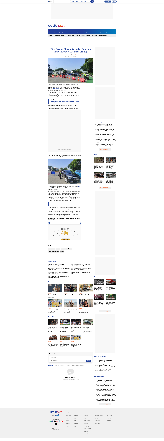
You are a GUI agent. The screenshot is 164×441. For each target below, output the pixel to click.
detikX (77, 32)
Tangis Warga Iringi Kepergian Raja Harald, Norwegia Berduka (99, 181)
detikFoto (76, 423)
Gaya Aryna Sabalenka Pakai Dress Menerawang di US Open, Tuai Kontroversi (54, 296)
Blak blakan (86, 32)
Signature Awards (87, 420)
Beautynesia (109, 418)
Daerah (62, 35)
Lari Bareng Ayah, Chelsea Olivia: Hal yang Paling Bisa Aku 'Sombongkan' (55, 311)
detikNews (50, 45)
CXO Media (109, 421)
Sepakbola (68, 423)
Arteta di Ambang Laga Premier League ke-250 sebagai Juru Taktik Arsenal (76, 329)
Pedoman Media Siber (99, 415)
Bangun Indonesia (102, 35)
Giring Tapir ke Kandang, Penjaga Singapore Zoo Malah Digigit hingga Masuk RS (87, 330)
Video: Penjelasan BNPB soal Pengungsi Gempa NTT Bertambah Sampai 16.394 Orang (110, 290)
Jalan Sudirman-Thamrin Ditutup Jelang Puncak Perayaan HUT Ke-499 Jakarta (81, 269)
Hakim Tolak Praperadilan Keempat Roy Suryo (105, 370)
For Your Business (87, 429)
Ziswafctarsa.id (86, 426)
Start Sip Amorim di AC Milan (70, 294)
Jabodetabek (60, 32)
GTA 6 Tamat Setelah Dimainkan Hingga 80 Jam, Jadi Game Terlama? (52, 329)
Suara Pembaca (70, 35)
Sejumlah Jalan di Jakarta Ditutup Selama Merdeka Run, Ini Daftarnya (59, 269)
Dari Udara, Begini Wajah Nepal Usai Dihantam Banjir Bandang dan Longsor (110, 182)
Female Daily (109, 420)
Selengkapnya (89, 281)
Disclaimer (97, 425)
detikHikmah (76, 425)
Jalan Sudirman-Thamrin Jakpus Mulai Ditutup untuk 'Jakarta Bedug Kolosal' (80, 265)
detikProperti (68, 426)
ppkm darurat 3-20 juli (54, 251)
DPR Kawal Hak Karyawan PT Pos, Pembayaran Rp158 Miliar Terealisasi (106, 145)
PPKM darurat (55, 89)
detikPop (76, 426)
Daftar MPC (108, 1)
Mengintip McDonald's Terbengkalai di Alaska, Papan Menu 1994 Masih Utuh (64, 344)
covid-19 (62, 251)
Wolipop (75, 418)
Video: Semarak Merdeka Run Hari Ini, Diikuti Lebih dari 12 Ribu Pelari (98, 304)
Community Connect (87, 433)
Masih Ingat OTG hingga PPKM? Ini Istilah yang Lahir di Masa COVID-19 (58, 273)
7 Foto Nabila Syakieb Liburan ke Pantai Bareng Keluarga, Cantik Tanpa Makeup (70, 311)
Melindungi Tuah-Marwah (91, 35)
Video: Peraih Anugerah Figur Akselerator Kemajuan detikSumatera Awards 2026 (111, 305)
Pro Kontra (93, 32)
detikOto (67, 425)
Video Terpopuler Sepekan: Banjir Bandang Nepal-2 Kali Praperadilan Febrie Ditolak (98, 290)
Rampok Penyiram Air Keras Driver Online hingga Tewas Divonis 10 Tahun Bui (105, 136)
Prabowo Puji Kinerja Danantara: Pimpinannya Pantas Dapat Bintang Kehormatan (107, 360)
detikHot (67, 420)
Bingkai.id (85, 425)
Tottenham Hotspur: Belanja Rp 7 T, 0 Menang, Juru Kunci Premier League (64, 329)
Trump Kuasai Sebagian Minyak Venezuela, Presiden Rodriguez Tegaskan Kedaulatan (104, 126)
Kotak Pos (97, 418)
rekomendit (86, 431)
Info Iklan (96, 421)
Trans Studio (86, 423)
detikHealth (76, 417)
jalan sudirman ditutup (66, 248)
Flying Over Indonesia (87, 428)
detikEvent (85, 418)
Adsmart (51, 35)
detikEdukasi (68, 415)
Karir (96, 417)
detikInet (67, 418)
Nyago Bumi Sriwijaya (79, 35)
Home (50, 32)
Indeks (111, 32)
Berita (54, 32)
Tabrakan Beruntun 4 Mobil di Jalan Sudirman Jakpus (80, 273)
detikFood (76, 415)
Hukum (73, 32)
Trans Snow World (87, 421)
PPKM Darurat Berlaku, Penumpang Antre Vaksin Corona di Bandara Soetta (64, 102)
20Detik (75, 421)
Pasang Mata (86, 415)
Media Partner (97, 420)
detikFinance (68, 417)
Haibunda (108, 417)
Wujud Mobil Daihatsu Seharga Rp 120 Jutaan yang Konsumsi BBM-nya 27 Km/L (53, 344)
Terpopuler (57, 35)
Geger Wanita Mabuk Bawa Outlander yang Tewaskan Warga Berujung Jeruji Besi (106, 141)
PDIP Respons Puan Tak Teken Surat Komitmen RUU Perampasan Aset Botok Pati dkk (107, 365)
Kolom (81, 32)
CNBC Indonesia (109, 415)
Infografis (99, 32)
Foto (103, 32)
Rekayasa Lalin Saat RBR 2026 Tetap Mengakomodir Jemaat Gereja (56, 265)
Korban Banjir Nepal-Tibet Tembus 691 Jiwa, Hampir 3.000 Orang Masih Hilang (110, 167)
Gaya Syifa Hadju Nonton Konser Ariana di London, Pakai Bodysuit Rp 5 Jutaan (85, 311)
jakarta (58, 248)
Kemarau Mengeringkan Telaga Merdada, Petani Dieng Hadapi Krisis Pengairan (99, 167)
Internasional (67, 32)
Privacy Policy (97, 423)
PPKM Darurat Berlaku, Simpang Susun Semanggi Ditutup (64, 205)
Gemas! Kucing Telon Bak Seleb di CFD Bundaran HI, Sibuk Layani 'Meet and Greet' (106, 131)
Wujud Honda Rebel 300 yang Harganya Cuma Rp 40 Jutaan (85, 295)
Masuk (114, 1)
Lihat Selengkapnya (104, 149)
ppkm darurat (52, 248)
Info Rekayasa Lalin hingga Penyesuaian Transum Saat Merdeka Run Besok (58, 277)
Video (107, 32)
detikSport (68, 421)
